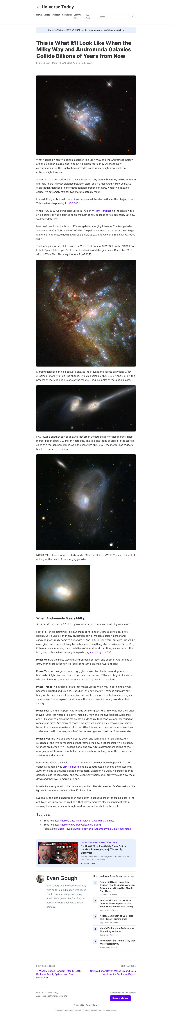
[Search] (133, 16)
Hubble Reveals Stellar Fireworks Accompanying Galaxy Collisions (93, 828)
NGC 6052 (74, 203)
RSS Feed (88, 16)
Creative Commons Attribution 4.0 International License (96, 1010)
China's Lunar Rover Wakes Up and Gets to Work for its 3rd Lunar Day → (113, 972)
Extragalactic (88, 63)
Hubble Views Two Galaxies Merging (80, 824)
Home (39, 15)
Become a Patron (120, 998)
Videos (47, 15)
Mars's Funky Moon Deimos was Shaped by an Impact (117, 930)
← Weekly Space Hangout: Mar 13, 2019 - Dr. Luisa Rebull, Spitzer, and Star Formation (59, 974)
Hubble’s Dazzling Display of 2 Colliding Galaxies (87, 820)
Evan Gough (44, 63)
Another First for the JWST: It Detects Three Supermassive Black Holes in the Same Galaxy (116, 903)
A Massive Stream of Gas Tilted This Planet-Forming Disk (116, 917)
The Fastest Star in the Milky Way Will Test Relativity (118, 942)
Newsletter (67, 15)
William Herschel (101, 210)
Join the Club (77, 16)
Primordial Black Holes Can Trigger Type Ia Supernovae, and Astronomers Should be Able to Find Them (117, 887)
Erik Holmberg (71, 766)
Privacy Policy (92, 1005)
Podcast (56, 15)
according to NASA (100, 652)
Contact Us (79, 1005)
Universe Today (58, 6)
